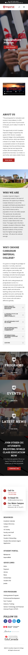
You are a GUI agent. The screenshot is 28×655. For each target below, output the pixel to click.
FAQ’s (5, 566)
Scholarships (7, 578)
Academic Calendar (9, 521)
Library (6, 572)
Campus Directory (9, 524)
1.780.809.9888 (12, 494)
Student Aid (7, 580)
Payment (6, 569)
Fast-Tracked (8, 601)
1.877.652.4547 (12, 493)
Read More (8, 160)
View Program (10, 47)
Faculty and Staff (9, 532)
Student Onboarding (10, 538)
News (5, 575)
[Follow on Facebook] (5, 621)
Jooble (5, 583)
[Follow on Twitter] (14, 621)
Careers (6, 527)
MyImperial (7, 554)
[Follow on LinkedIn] (18, 621)
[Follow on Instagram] (10, 621)
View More (14, 372)
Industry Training (9, 604)
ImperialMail (7, 557)
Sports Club (7, 535)
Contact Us (14, 468)
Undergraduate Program (11, 595)
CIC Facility (7, 529)
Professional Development (12, 598)
